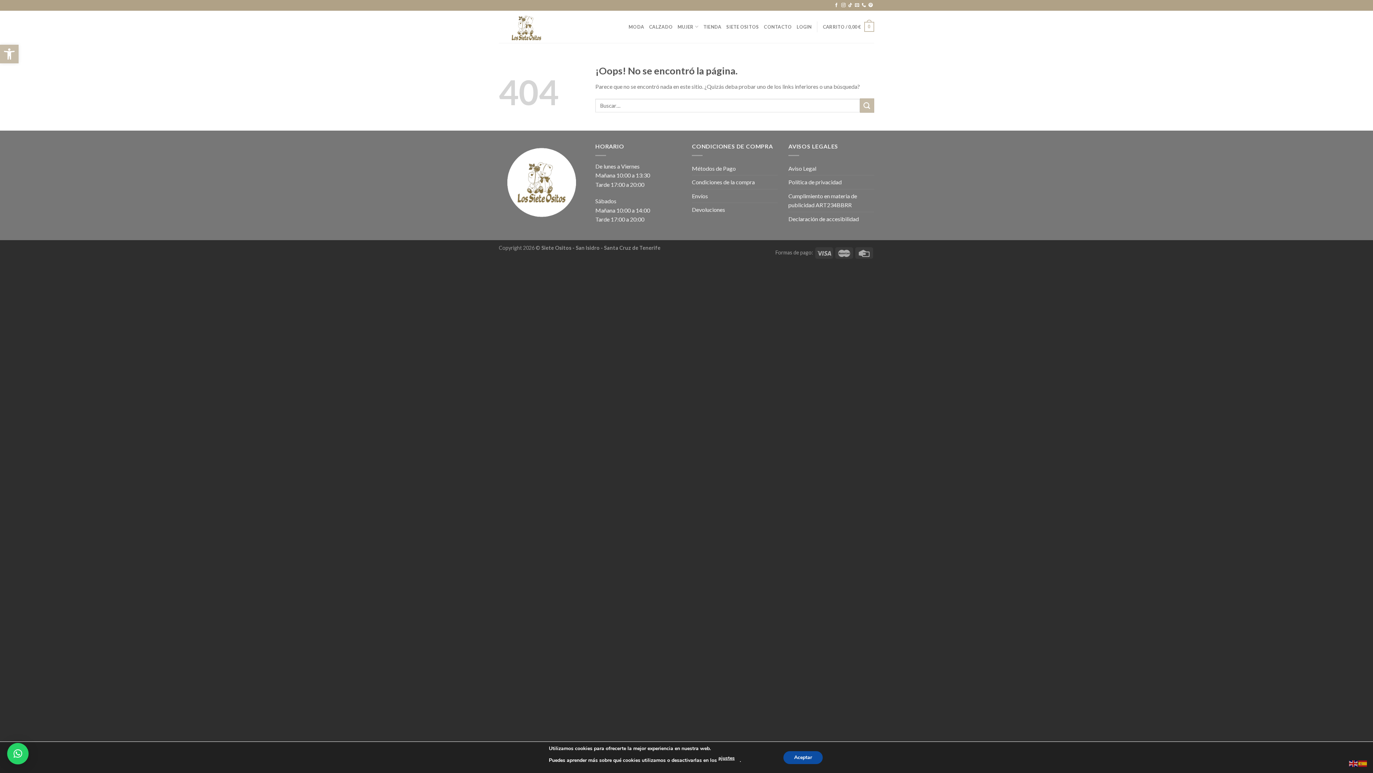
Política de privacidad (815, 182)
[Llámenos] (864, 5)
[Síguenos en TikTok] (850, 5)
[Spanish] (1363, 762)
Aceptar (803, 757)
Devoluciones (708, 209)
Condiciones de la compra (723, 182)
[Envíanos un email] (857, 5)
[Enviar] (867, 105)
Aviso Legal (802, 168)
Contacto (778, 27)
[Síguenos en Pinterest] (870, 5)
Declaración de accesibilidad (823, 218)
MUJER (685, 27)
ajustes (726, 758)
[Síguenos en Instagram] (843, 5)
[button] (9, 54)
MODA (636, 27)
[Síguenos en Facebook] (836, 5)
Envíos (700, 196)
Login (804, 27)
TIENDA (712, 27)
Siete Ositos (742, 27)
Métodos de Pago (714, 168)
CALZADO (661, 27)
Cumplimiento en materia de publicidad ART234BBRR (822, 201)
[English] (1353, 762)
